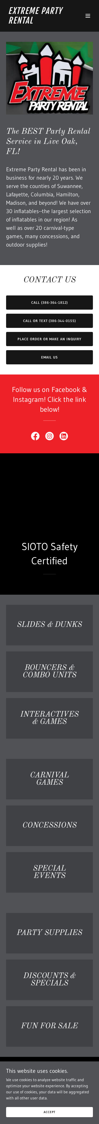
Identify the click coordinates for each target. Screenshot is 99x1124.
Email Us (49, 357)
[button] (88, 16)
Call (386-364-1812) (49, 302)
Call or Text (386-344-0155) (49, 321)
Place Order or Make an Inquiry (49, 339)
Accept (49, 1112)
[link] (36, 22)
